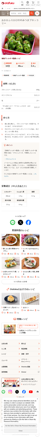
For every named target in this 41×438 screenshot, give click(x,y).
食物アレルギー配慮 (19, 75)
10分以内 (31, 75)
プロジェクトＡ (11, 159)
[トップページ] (2, 8)
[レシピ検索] (31, 13)
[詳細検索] (37, 13)
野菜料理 (6, 75)
